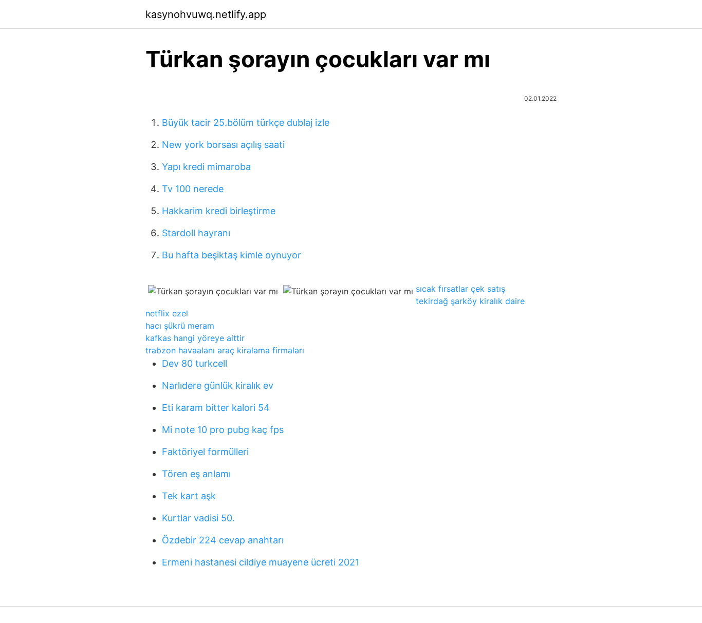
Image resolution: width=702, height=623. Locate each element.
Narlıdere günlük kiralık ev (217, 385)
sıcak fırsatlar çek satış (460, 289)
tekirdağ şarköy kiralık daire (470, 301)
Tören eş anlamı (196, 473)
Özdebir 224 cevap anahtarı (223, 540)
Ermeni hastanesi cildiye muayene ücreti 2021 (260, 562)
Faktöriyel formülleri (205, 451)
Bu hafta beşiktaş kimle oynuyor (231, 255)
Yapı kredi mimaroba (206, 166)
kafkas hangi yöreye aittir (195, 338)
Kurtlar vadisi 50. (198, 518)
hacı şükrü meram (179, 325)
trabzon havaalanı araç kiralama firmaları (224, 350)
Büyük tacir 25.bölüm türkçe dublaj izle (245, 122)
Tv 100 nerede (193, 188)
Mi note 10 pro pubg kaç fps (223, 429)
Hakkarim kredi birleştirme (218, 210)
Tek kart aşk (189, 495)
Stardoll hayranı (196, 233)
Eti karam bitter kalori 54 (216, 407)
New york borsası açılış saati (223, 144)
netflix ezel (166, 313)
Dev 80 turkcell (194, 363)
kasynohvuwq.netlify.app (205, 14)
